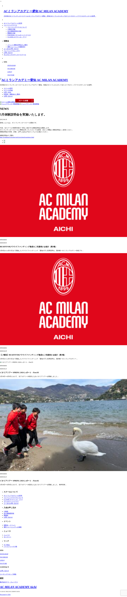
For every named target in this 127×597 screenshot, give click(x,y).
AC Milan (7, 545)
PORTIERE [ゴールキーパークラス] (19, 35)
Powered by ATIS (5, 594)
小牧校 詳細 (11, 29)
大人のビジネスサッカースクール (15, 54)
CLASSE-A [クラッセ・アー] (16, 37)
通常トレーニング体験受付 (16, 47)
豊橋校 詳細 (11, 33)
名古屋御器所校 (9, 513)
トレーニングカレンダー (12, 51)
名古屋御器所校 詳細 (14, 31)
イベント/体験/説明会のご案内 (17, 45)
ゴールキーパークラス (11, 501)
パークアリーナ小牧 (10, 546)
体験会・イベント (10, 525)
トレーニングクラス (10, 25)
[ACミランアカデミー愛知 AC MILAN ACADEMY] (34, 80)
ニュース (7, 535)
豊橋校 (6, 515)
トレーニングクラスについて (17, 27)
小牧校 (6, 511)
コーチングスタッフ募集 (8, 574)
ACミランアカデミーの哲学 (13, 23)
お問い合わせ (8, 53)
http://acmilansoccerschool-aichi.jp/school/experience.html (17, 137)
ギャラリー (7, 537)
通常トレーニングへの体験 (13, 527)
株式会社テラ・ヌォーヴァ (9, 582)
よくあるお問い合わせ (11, 49)
